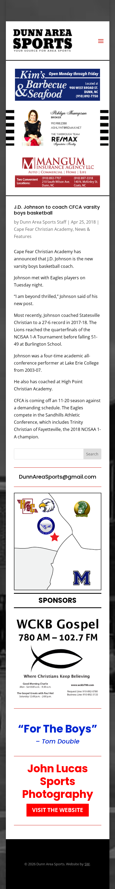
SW (87, 864)
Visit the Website (57, 810)
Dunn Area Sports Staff (43, 222)
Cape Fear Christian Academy (43, 229)
